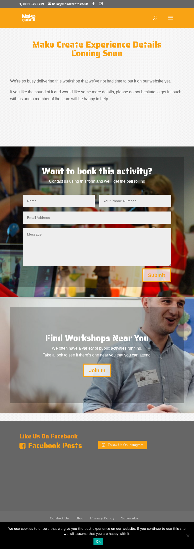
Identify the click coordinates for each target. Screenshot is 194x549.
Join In (97, 370)
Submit (156, 275)
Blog (80, 518)
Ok (98, 541)
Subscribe (129, 518)
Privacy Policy (102, 518)
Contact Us (59, 518)
